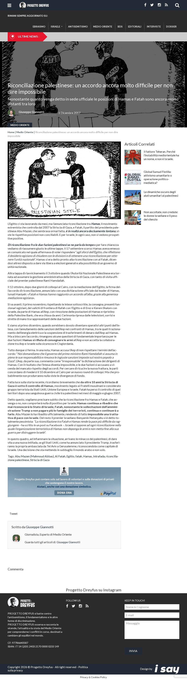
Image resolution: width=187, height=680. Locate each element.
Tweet (13, 513)
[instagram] (159, 5)
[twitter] (152, 5)
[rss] (166, 5)
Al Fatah (60, 456)
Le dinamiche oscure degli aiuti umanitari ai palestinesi (161, 193)
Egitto (70, 456)
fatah (78, 456)
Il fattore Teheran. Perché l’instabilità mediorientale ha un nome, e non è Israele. (161, 155)
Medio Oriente (19, 125)
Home (11, 132)
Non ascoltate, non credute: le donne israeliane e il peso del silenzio (161, 215)
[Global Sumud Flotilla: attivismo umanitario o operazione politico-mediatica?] (133, 177)
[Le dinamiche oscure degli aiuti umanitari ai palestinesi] (133, 197)
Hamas (87, 456)
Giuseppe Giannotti (31, 112)
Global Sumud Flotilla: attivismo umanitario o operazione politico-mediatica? (158, 177)
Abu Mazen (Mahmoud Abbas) (34, 456)
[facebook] (145, 5)
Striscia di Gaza (39, 460)
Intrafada (99, 456)
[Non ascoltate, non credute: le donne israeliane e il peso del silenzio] (133, 217)
